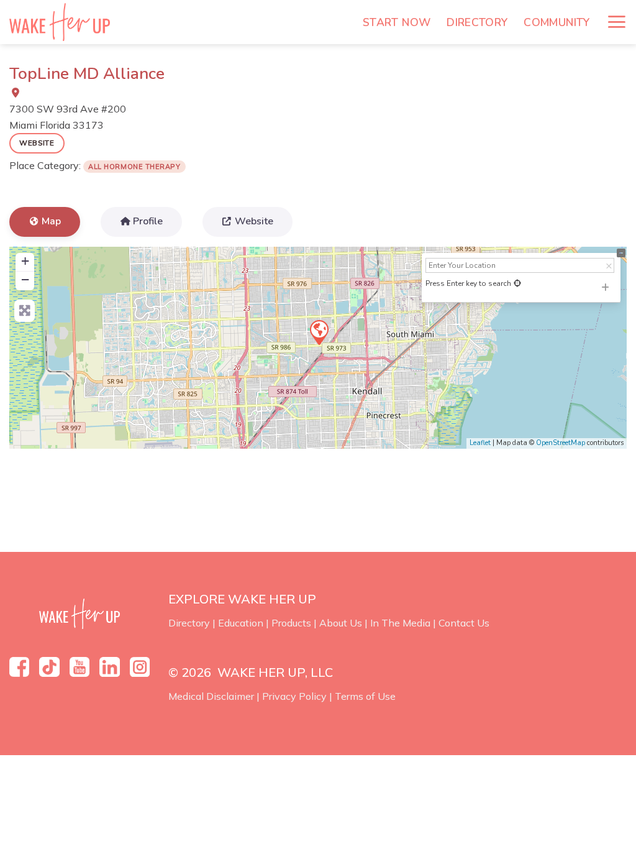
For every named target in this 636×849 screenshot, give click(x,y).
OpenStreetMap (560, 442)
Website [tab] (254, 221)
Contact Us (463, 623)
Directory (477, 22)
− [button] (25, 279)
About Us (340, 623)
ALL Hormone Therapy (134, 166)
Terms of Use (365, 696)
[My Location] (517, 283)
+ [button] (25, 260)
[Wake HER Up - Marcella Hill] (64, 22)
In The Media (400, 623)
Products (291, 623)
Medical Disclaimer (211, 696)
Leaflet (480, 442)
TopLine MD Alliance (87, 74)
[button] (616, 21)
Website (37, 142)
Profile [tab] (148, 221)
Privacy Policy (294, 696)
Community (556, 22)
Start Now (396, 22)
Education (240, 623)
